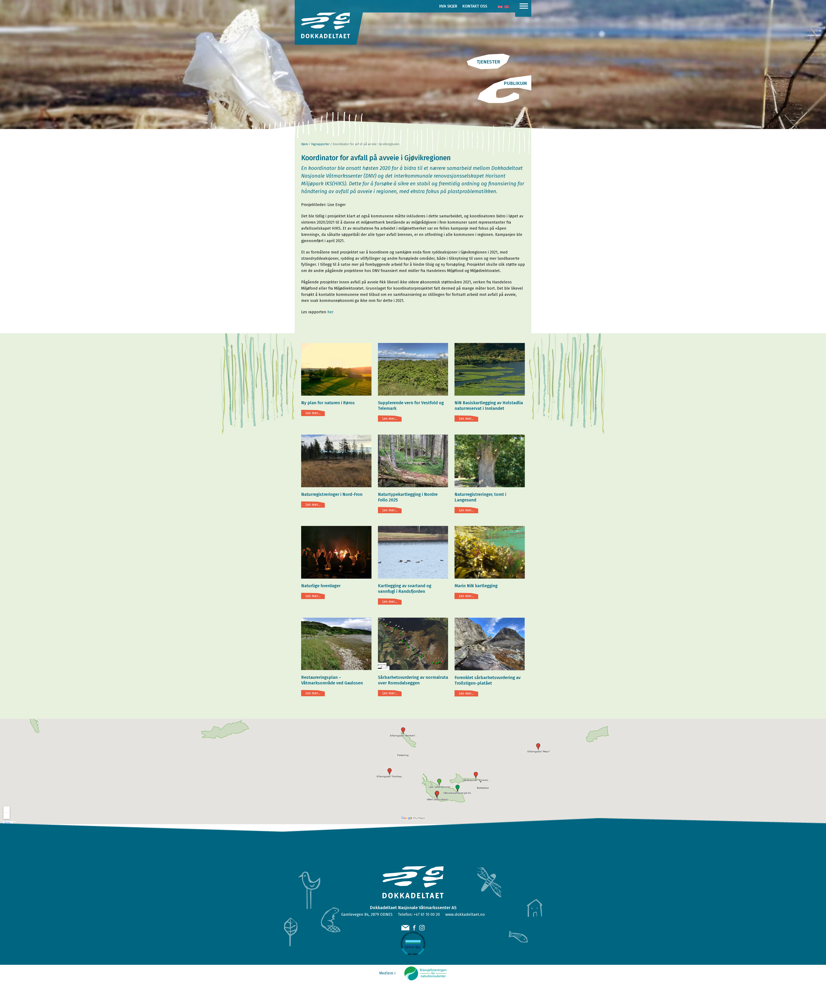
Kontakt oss (474, 6)
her (330, 312)
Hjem (304, 144)
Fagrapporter (320, 144)
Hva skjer (448, 6)
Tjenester (488, 62)
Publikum (515, 83)
